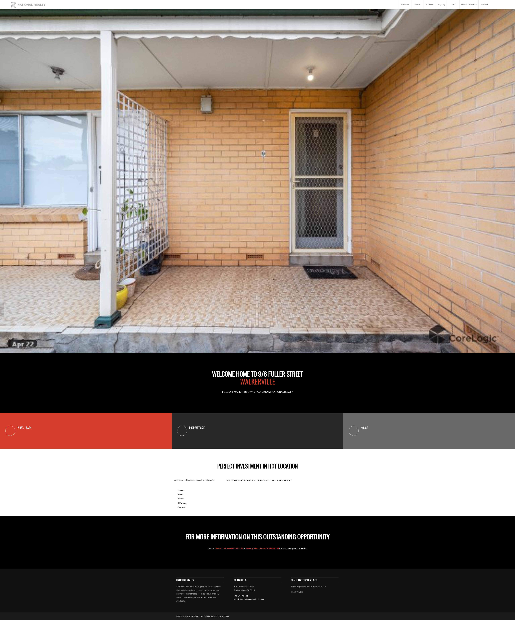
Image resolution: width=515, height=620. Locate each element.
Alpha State (213, 616)
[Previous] (7, 181)
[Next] (508, 181)
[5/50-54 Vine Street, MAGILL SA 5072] (2, 310)
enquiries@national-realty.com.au (249, 599)
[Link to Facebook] (495, 5)
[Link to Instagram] (499, 5)
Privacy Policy (224, 616)
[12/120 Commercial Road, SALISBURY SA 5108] (513, 310)
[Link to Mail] (503, 5)
